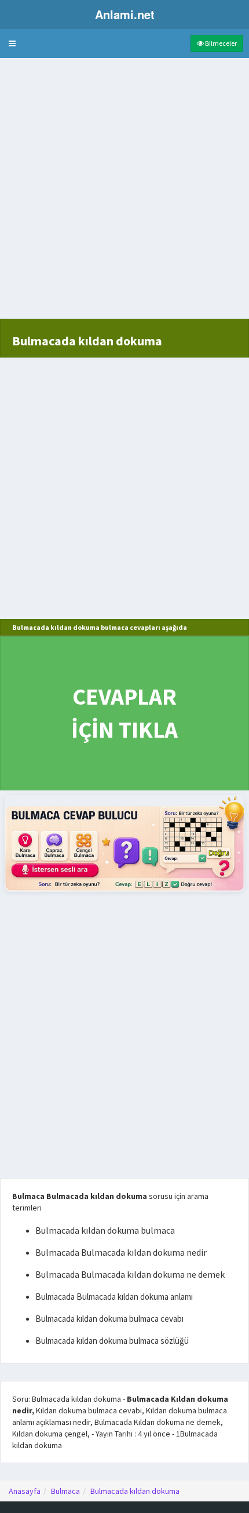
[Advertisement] (124, 194)
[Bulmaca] (124, 843)
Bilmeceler (220, 43)
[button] (12, 43)
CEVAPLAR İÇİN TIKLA (124, 713)
